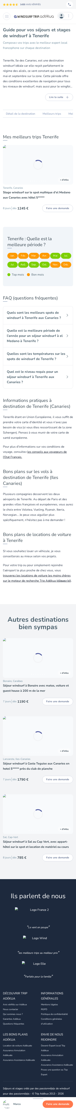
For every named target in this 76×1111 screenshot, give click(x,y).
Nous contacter (10, 1009)
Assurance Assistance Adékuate (19, 1060)
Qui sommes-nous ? (13, 1014)
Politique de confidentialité (54, 1014)
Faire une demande (57, 1104)
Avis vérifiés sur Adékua (15, 1004)
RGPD (44, 1009)
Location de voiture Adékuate (17, 1045)
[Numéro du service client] (69, 4)
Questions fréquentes (13, 1023)
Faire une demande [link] (57, 208)
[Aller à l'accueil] (34, 16)
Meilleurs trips (52, 114)
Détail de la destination (20, 114)
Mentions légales (49, 1004)
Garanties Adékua (11, 1018)
